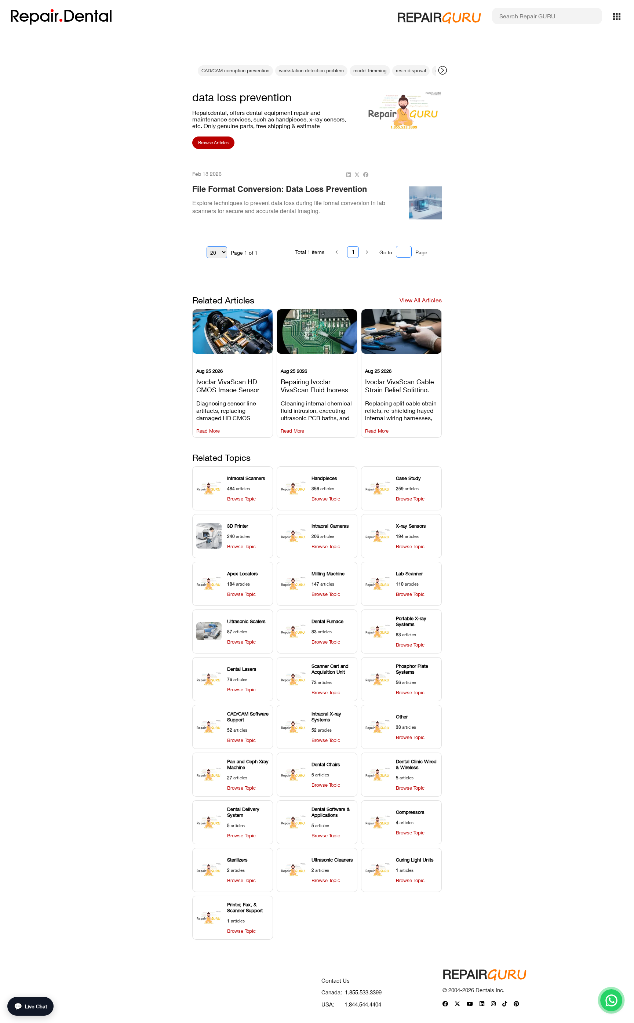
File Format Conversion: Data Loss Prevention (279, 188)
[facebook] (365, 175)
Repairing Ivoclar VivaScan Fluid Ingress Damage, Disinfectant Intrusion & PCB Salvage (317, 385)
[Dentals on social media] (445, 1004)
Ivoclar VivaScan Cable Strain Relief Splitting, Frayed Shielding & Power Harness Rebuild (400, 385)
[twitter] (357, 175)
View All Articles (421, 299)
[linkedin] (348, 175)
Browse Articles (213, 142)
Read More (208, 431)
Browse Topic (241, 498)
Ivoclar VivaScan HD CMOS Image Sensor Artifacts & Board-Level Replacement (230, 385)
